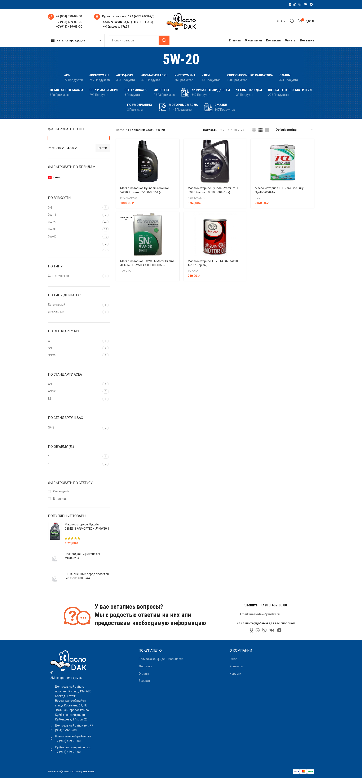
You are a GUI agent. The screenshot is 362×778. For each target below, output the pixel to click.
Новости (235, 673)
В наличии (60, 498)
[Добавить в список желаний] (176, 164)
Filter (102, 148)
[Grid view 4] (267, 130)
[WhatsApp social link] (294, 4)
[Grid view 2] (254, 130)
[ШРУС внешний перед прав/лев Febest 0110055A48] (55, 579)
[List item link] (71, 728)
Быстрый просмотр (176, 155)
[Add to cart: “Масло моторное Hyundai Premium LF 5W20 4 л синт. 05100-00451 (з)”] (243, 146)
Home (120, 130)
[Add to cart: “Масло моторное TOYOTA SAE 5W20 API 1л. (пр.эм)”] (243, 219)
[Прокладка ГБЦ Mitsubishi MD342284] (55, 559)
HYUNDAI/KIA (128, 197)
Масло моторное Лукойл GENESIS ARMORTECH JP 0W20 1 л (87, 528)
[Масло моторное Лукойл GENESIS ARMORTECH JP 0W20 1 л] (55, 534)
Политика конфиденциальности (161, 659)
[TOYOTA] (62, 177)
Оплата (144, 673)
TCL (257, 197)
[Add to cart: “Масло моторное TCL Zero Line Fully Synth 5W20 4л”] (311, 146)
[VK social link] (306, 4)
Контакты (236, 666)
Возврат (144, 680)
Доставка (145, 666)
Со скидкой (61, 491)
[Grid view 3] (260, 130)
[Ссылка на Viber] (300, 4)
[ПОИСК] (164, 40)
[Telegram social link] (311, 4)
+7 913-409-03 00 (273, 605)
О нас (233, 659)
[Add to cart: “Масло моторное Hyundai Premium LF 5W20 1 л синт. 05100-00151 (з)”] (176, 146)
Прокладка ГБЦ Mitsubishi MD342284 (82, 556)
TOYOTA (125, 270)
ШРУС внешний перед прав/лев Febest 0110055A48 (87, 576)
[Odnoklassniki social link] (290, 4)
